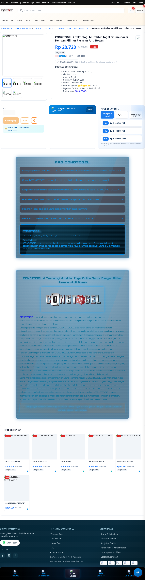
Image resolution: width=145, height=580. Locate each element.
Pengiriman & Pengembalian (113, 547)
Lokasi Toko (56, 543)
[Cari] (21, 10)
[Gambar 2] (17, 82)
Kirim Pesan (12, 542)
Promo (127, 2)
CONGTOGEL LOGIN (63, 28)
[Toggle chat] (138, 572)
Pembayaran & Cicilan (111, 552)
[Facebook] (2, 555)
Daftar (134, 2)
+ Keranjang (11, 120)
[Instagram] (9, 555)
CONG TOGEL (72, 20)
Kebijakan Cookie (108, 543)
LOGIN (73, 576)
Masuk (142, 2)
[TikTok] (15, 555)
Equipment (121, 115)
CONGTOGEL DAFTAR (23, 28)
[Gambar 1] (6, 82)
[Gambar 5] (6, 93)
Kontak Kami (56, 538)
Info (90, 109)
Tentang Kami (57, 534)
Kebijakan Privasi (108, 538)
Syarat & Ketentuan (109, 534)
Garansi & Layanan (109, 557)
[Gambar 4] (37, 82)
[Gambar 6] (17, 93)
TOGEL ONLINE (7, 28)
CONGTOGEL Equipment (136, 115)
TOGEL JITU (7, 20)
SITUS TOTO (40, 20)
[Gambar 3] (27, 82)
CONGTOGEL (116, 2)
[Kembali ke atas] (139, 565)
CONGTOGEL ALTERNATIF (43, 28)
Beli (25, 120)
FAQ (52, 547)
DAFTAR (101, 576)
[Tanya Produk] (34, 120)
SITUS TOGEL (56, 20)
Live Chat (130, 576)
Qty (4, 108)
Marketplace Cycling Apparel (107, 115)
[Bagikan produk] (138, 38)
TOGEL (28, 20)
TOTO (19, 20)
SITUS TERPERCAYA (81, 28)
